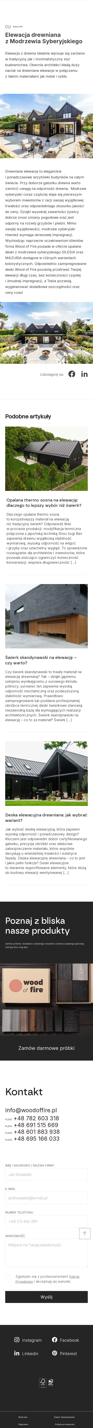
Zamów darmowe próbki (46, 1048)
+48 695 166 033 (37, 1139)
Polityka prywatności (64, 1424)
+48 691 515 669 (36, 1125)
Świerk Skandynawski (64, 1417)
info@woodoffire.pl (31, 1110)
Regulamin (23, 1424)
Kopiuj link (18, 26)
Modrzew (23, 1417)
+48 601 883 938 (37, 1132)
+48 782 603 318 (36, 1118)
